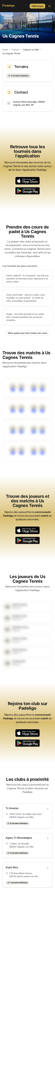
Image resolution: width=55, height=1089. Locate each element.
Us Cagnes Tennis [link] (11, 53)
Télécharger (37, 6)
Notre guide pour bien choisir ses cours (27, 333)
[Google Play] (27, 191)
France (15, 49)
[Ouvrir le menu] (49, 6)
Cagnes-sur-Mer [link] (31, 49)
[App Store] (27, 181)
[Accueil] (8, 6)
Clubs (5, 49)
